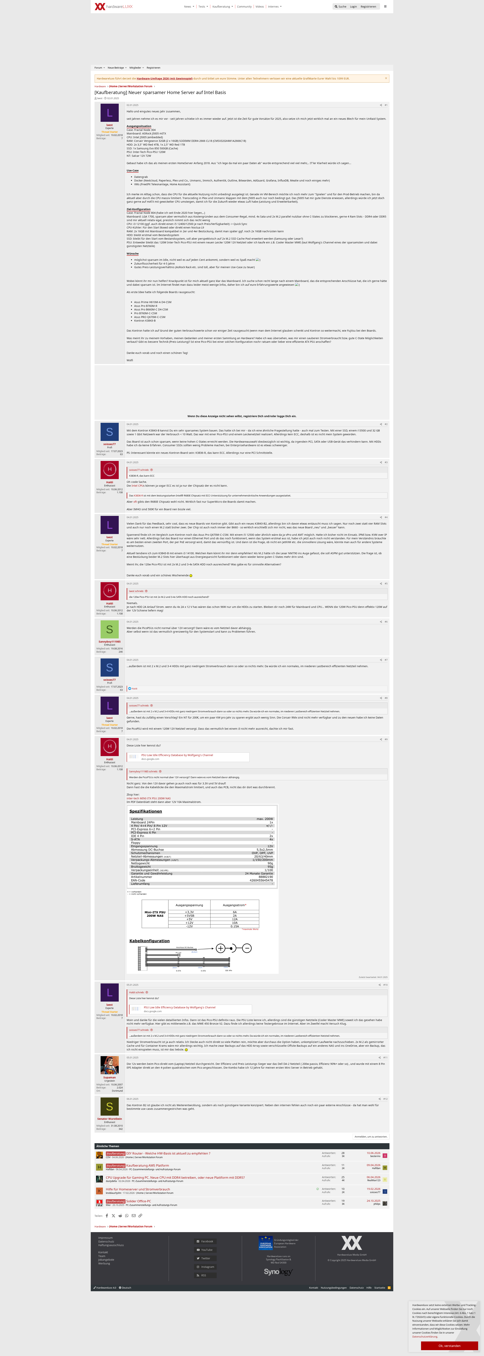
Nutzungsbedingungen (334, 1287)
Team (101, 1256)
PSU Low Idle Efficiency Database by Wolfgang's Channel (177, 755)
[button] (194, 6)
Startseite (379, 1287)
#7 (386, 659)
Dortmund (117, 1090)
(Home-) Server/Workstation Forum (144, 1157)
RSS (203, 1275)
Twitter (205, 1258)
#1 (386, 105)
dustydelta (111, 1181)
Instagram (207, 1267)
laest (99, 98)
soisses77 (375, 1192)
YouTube (207, 1250)
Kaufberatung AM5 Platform (147, 1165)
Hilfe (369, 1287)
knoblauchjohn (113, 1193)
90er (108, 1205)
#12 (385, 1099)
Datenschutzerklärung (424, 1336)
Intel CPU (137, 485)
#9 (386, 739)
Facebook (207, 1241)
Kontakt (103, 1252)
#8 (386, 698)
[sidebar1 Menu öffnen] (385, 6)
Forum (98, 67)
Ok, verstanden (450, 1346)
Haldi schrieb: (136, 992)
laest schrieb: (136, 591)
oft (135, 501)
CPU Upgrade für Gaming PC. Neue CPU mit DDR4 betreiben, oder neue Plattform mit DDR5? (175, 1177)
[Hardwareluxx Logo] (114, 6)
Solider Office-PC (138, 1201)
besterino (375, 1156)
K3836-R (138, 495)
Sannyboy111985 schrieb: (143, 771)
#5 (386, 583)
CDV (108, 1157)
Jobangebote (106, 1259)
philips (377, 1204)
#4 (386, 517)
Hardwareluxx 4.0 (106, 1287)
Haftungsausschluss (111, 1245)
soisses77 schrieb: (139, 470)
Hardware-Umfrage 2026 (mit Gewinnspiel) (165, 78)
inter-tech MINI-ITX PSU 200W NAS (149, 798)
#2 (386, 424)
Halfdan (110, 1169)
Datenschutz (106, 1241)
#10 (385, 984)
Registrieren (153, 67)
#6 (386, 621)
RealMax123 (373, 1180)
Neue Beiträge (116, 67)
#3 (386, 462)
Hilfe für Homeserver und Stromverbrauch (138, 1189)
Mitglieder (135, 67)
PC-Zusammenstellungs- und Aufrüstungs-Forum (155, 1169)
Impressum (105, 1237)
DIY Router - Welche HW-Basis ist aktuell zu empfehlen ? (168, 1153)
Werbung (104, 1263)
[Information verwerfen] (385, 79)
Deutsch (126, 1287)
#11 (385, 1057)
